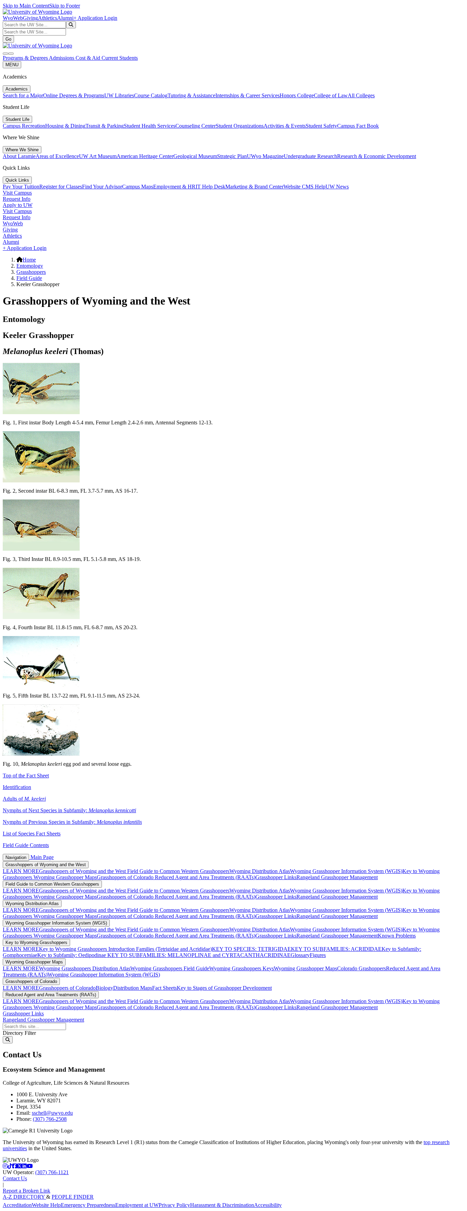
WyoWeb (13, 18)
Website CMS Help (304, 186)
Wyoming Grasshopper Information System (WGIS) (346, 871)
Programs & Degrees (26, 58)
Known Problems (397, 936)
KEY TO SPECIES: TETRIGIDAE (251, 949)
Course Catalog (151, 95)
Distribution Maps (132, 988)
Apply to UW (17, 205)
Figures (318, 955)
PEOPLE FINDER (73, 1197)
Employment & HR (174, 186)
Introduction (121, 949)
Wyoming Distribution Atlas (259, 871)
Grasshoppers (31, 272)
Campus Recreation (24, 126)
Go (8, 39)
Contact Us (15, 1178)
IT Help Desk (210, 186)
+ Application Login (95, 18)
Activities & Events (285, 126)
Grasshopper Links (275, 877)
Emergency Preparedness (88, 1205)
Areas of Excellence (57, 156)
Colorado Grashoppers (361, 968)
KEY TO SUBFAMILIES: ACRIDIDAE (336, 949)
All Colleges (361, 95)
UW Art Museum (98, 156)
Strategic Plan (232, 156)
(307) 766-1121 (52, 1172)
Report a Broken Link (26, 1191)
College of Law (331, 95)
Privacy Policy (174, 1205)
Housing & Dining (65, 126)
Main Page (41, 857)
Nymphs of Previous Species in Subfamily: (72, 822)
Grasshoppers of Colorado (126, 877)
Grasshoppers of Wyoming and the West (45, 864)
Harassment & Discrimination (222, 1205)
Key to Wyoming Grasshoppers (36, 942)
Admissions (62, 58)
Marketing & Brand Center (254, 186)
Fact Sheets (164, 988)
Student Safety (321, 126)
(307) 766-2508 (50, 1119)
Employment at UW (137, 1205)
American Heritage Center (145, 156)
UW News (337, 186)
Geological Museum (195, 156)
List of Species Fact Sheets (32, 833)
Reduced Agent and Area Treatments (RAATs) (205, 877)
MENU (11, 64)
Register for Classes (60, 186)
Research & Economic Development (376, 156)
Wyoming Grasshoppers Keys (241, 968)
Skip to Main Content (26, 6)
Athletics (47, 18)
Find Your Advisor (102, 186)
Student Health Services (149, 126)
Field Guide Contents (26, 845)
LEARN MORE (21, 871)
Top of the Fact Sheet (26, 775)
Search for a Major (23, 95)
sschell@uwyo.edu (52, 1113)
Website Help (46, 1205)
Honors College (297, 95)
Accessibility (268, 1205)
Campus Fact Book (358, 126)
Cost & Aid (89, 58)
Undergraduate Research (310, 156)
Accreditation (17, 1205)
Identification (17, 787)
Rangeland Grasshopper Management (337, 877)
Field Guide (29, 278)
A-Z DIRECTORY (24, 1197)
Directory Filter (19, 1033)
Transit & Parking (104, 126)
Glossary (300, 955)
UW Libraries (119, 95)
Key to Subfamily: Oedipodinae (71, 955)
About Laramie (19, 156)
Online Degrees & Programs (73, 95)
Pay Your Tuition (21, 186)
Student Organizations (240, 126)
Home (29, 260)
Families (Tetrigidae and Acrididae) (173, 949)
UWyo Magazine (265, 156)
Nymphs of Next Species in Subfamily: (69, 810)
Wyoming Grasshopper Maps (65, 877)
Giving (30, 18)
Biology (104, 988)
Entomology (29, 266)
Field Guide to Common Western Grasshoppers (178, 871)
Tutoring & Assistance (191, 95)
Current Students (120, 58)
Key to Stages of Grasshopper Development (224, 988)
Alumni (65, 18)
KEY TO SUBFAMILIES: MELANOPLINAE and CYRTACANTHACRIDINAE (198, 955)
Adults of (24, 799)
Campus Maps (137, 186)
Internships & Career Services (247, 95)
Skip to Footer (64, 6)
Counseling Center (195, 126)
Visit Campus (17, 193)
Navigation (15, 857)
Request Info (16, 199)
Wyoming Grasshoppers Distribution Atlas (84, 968)
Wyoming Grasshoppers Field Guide (169, 968)
